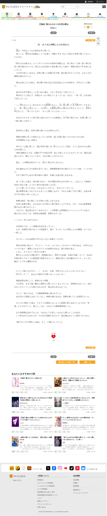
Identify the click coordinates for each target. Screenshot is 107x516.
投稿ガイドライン (43, 501)
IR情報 (75, 483)
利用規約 (40, 480)
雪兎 (63, 442)
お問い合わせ (41, 507)
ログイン (101, 1)
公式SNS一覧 (93, 469)
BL (13, 392)
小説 (7, 19)
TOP (3, 19)
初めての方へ (17, 480)
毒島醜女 (65, 422)
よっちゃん (65, 383)
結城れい (53, 28)
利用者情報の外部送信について (47, 495)
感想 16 (87, 362)
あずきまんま (23, 403)
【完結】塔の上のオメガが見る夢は (27, 19)
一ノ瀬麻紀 (65, 403)
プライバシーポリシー (44, 504)
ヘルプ (39, 498)
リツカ (22, 422)
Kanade (22, 383)
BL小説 (13, 19)
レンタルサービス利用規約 (46, 486)
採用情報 (76, 486)
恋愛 (13, 412)
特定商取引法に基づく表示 (46, 492)
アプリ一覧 (38, 469)
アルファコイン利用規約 (45, 483)
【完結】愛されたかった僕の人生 (31, 378)
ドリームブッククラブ (80, 493)
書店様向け (76, 490)
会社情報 (76, 480)
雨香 (21, 442)
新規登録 (90, 1)
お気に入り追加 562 (68, 362)
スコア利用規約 (42, 489)
